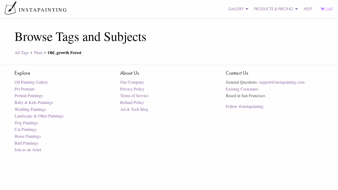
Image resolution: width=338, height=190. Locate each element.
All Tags (22, 52)
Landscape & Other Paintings (39, 115)
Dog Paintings (26, 122)
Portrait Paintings (29, 95)
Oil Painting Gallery (31, 82)
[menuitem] (237, 9)
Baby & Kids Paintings (34, 102)
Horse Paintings (28, 136)
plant (38, 52)
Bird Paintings (26, 143)
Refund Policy (132, 102)
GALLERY (235, 9)
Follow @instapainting (245, 106)
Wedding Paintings (30, 109)
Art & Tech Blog (134, 109)
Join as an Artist (28, 149)
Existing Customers (242, 89)
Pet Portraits (25, 89)
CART (328, 9)
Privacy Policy (132, 89)
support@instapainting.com (281, 82)
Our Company (132, 82)
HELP (308, 9)
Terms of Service (134, 95)
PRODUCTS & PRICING (273, 9)
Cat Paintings (26, 129)
